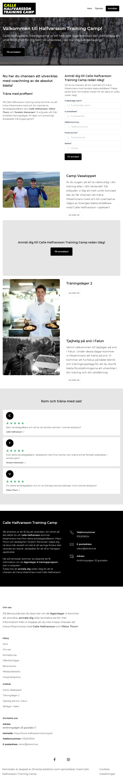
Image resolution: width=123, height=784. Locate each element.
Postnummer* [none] (71, 133)
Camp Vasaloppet (12, 690)
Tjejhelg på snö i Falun (15, 701)
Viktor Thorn (12, 490)
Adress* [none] (68, 143)
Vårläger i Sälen (11, 706)
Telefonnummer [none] (72, 122)
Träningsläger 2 (11, 695)
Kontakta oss (10, 655)
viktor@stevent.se (86, 548)
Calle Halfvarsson (14, 432)
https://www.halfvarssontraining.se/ (33, 733)
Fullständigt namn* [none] (73, 101)
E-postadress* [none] (71, 111)
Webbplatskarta (11, 671)
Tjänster (99, 8)
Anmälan (112, 8)
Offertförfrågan (11, 660)
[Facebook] (55, 759)
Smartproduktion (43, 769)
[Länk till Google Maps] (35, 727)
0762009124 (83, 536)
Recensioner (9, 666)
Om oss (7, 649)
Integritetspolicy (12, 677)
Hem (89, 8)
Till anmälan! (14, 52)
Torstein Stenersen (15, 462)
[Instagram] (68, 759)
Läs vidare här (74, 215)
